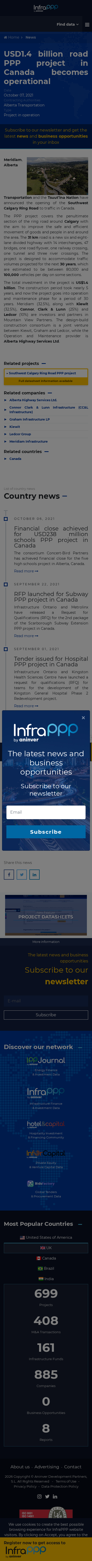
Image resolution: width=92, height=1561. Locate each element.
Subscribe (46, 832)
